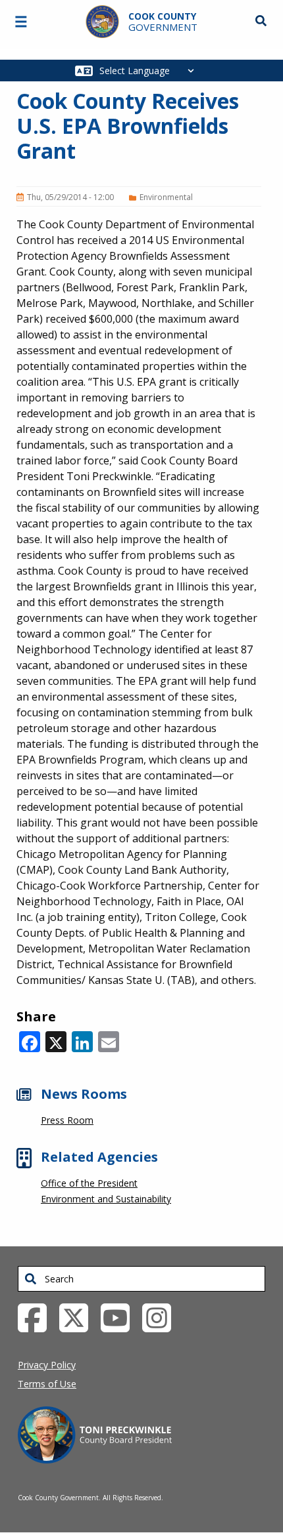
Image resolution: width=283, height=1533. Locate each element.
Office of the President (89, 1183)
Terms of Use (47, 1384)
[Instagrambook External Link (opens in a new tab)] (161, 1316)
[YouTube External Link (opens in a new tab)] (120, 1316)
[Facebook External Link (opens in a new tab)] (37, 1316)
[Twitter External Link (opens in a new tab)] (78, 1316)
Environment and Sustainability (106, 1199)
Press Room (67, 1120)
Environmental (166, 197)
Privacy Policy (47, 1365)
